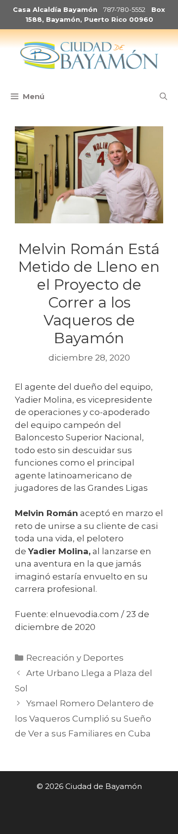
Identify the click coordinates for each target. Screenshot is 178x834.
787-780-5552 (124, 9)
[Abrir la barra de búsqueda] (163, 96)
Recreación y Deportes (75, 658)
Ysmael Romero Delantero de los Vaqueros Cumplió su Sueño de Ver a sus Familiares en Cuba (84, 718)
